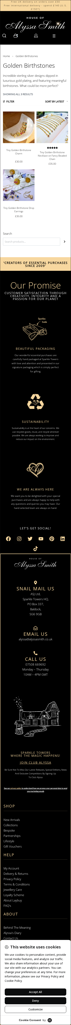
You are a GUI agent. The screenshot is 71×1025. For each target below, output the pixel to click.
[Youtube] (41, 539)
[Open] (54, 36)
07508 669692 (35, 664)
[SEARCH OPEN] (4, 36)
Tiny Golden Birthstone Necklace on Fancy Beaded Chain (52, 156)
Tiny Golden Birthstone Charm (18, 151)
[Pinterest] (52, 539)
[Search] (64, 242)
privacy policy (15, 788)
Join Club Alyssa (35, 762)
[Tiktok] (35, 548)
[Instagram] (19, 539)
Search (7, 233)
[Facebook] (8, 539)
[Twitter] (30, 539)
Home (6, 56)
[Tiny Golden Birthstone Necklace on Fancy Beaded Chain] (52, 127)
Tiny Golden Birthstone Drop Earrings (18, 209)
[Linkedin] (63, 539)
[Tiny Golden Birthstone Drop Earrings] (19, 185)
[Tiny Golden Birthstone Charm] (19, 127)
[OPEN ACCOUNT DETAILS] (36, 36)
